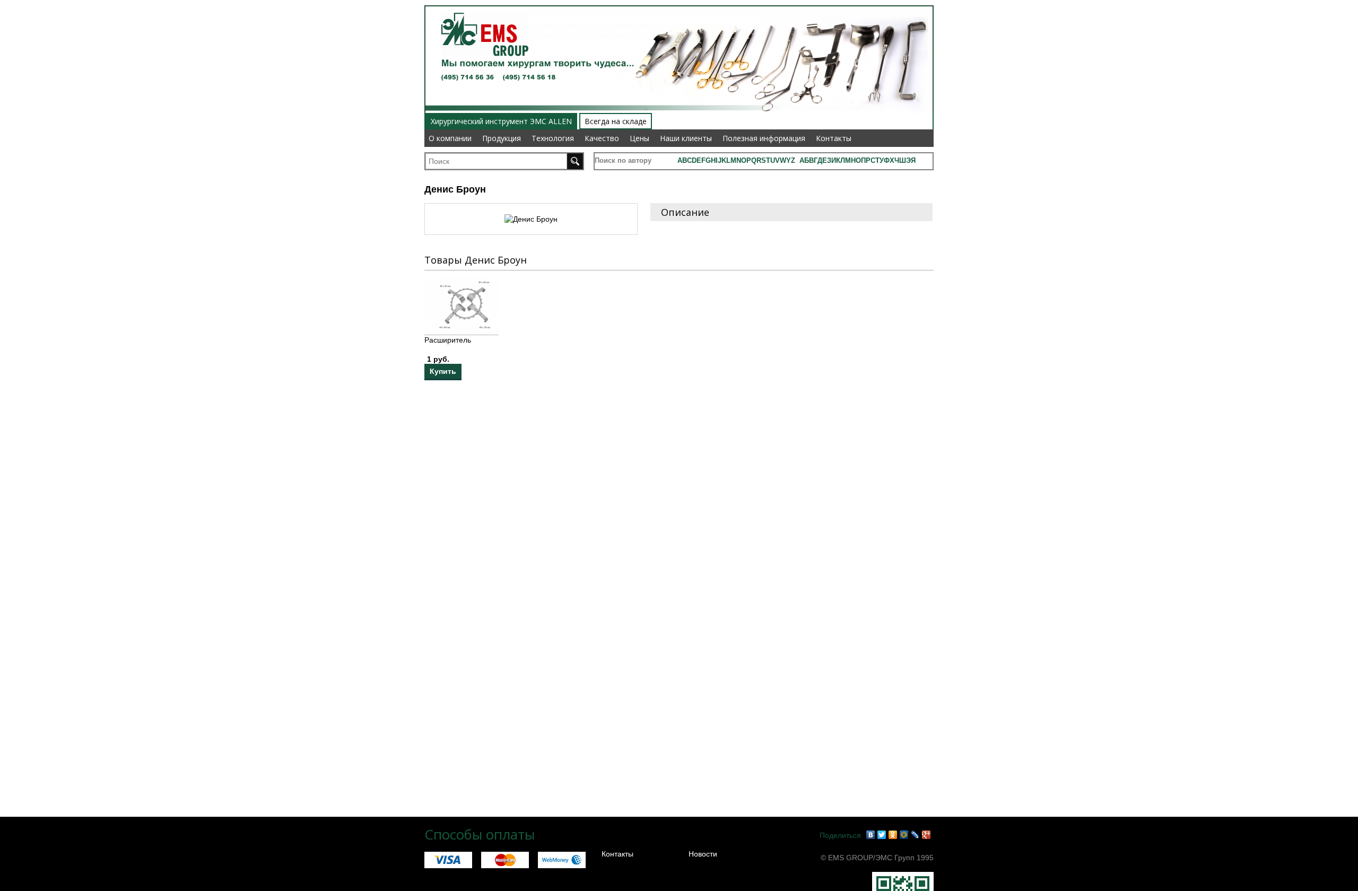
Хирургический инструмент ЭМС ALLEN (501, 121)
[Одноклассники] (893, 835)
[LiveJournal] (915, 835)
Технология (553, 138)
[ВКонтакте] (870, 835)
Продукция (501, 138)
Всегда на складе (616, 121)
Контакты (833, 138)
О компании (450, 138)
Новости (703, 854)
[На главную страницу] (480, 6)
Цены (639, 138)
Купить (443, 371)
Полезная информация (763, 138)
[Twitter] (881, 835)
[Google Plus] (926, 835)
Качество (602, 138)
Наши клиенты (686, 138)
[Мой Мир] (904, 835)
